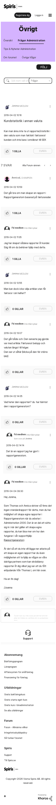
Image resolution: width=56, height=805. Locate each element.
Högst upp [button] (5, 796)
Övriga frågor (29, 57)
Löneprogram (10, 666)
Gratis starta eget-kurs (15, 699)
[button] (50, 106)
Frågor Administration (31, 40)
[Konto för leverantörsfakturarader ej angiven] (50, 165)
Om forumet (10, 57)
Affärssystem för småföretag (18, 672)
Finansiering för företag (16, 677)
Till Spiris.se (10, 760)
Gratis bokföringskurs (14, 694)
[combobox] (28, 81)
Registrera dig (23, 15)
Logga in (39, 15)
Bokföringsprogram (13, 661)
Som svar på (23, 438)
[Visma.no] (13, 6)
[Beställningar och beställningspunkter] (45, 165)
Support (8, 755)
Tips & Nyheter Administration (19, 48)
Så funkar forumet (13, 738)
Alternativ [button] (43, 68)
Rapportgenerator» (14, 540)
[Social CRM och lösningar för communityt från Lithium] (45, 797)
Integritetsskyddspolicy (15, 732)
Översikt (8, 40)
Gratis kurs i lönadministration (19, 705)
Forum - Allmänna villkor (16, 727)
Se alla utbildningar (13, 710)
